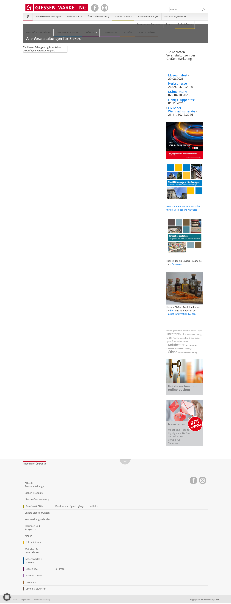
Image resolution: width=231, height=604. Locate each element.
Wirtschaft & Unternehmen (38, 32)
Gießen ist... (88, 33)
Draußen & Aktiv (121, 17)
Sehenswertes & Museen (67, 32)
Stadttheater (175, 345)
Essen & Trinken (109, 32)
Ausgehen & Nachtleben (190, 338)
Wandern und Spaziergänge (69, 506)
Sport (168, 341)
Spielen (177, 338)
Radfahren (94, 506)
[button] (7, 597)
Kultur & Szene (185, 24)
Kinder (169, 24)
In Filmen (60, 569)
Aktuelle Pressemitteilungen (48, 16)
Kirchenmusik (172, 349)
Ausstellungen (196, 331)
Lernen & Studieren (146, 32)
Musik (181, 334)
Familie (188, 345)
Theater (172, 334)
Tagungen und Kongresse (148, 24)
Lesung (198, 334)
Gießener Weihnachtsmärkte (181, 109)
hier (172, 310)
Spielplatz (182, 353)
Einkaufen (127, 32)
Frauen (194, 345)
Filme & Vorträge (185, 349)
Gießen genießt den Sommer (178, 331)
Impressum (25, 600)
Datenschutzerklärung (41, 600)
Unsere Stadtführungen (148, 16)
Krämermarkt (177, 92)
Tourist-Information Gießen (181, 314)
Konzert (175, 341)
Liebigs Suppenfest (181, 100)
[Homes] (28, 16)
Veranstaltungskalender (175, 16)
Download (177, 264)
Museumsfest (177, 75)
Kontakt (14, 600)
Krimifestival (190, 334)
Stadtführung (191, 353)
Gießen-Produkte (74, 16)
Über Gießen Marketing (98, 16)
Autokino (184, 341)
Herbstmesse (177, 83)
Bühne (171, 352)
